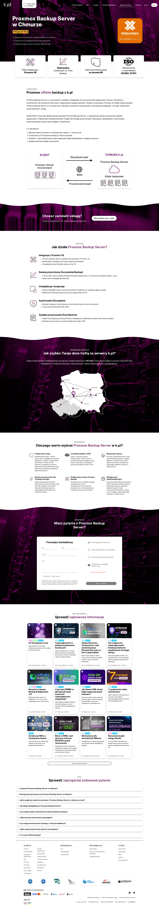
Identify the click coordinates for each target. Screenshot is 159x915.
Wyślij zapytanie (101, 583)
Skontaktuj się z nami (104, 218)
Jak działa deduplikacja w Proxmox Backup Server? (40, 806)
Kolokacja (138, 5)
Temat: (43, 554)
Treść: (43, 561)
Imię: (43, 547)
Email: (62, 547)
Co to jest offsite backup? (30, 835)
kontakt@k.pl (131, 902)
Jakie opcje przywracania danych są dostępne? (39, 829)
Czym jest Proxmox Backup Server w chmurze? (39, 788)
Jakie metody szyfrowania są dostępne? (36, 818)
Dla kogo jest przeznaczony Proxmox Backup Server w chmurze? (46, 794)
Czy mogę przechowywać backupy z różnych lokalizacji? (43, 823)
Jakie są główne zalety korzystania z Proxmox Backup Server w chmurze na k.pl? (52, 800)
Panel (154, 5)
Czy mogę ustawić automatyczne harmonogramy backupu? (44, 812)
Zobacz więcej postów (79, 763)
